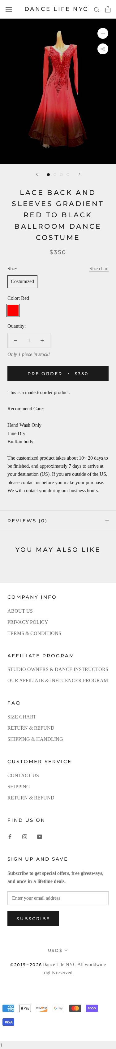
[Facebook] (9, 836)
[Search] (97, 9)
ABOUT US (20, 611)
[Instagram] (24, 836)
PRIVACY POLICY (27, 622)
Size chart (99, 268)
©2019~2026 (26, 964)
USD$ (55, 950)
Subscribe (33, 918)
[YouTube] (39, 836)
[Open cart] (107, 9)
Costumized (22, 281)
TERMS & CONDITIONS (34, 633)
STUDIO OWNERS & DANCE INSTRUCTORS (57, 669)
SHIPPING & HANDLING (35, 739)
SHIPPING (18, 786)
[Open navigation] (9, 9)
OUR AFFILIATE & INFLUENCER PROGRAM (57, 680)
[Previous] (37, 174)
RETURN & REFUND (30, 728)
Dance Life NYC (59, 964)
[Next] (79, 174)
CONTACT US (23, 775)
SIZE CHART (21, 716)
